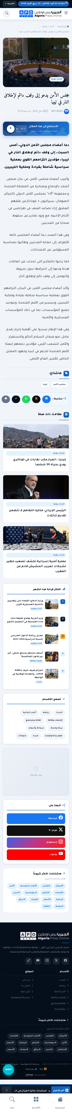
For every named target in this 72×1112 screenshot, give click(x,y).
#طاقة (47, 906)
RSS (41, 1069)
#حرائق (21, 900)
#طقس (46, 886)
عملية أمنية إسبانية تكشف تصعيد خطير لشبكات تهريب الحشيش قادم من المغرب (36, 566)
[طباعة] (6, 399)
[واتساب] (26, 399)
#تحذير (16, 893)
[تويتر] (56, 961)
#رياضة (59, 900)
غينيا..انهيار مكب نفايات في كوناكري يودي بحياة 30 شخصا (39, 462)
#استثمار (62, 1050)
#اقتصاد (59, 893)
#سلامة (59, 906)
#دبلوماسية (31, 893)
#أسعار (11, 1050)
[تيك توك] (28, 961)
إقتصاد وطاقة (55, 720)
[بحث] (6, 13)
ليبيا (45, 384)
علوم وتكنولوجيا (54, 736)
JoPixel (29, 1075)
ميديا (35, 736)
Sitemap (29, 1069)
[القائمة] (66, 14)
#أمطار (47, 900)
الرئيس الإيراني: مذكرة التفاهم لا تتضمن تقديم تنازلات (37, 513)
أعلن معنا (25, 992)
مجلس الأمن (59, 384)
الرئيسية (62, 27)
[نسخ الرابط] (16, 399)
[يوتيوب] (37, 961)
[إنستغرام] (47, 961)
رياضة (46, 713)
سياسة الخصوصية (20, 998)
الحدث (59, 713)
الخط (8, 1069)
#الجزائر (59, 886)
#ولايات (34, 900)
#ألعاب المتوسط (28, 886)
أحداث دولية (48, 27)
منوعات (22, 736)
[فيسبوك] (46, 399)
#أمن (12, 886)
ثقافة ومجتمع (33, 720)
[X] (36, 399)
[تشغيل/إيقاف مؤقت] (11, 129)
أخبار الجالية (29, 713)
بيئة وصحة (57, 728)
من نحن (26, 980)
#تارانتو (45, 893)
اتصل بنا (26, 986)
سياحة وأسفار (36, 728)
